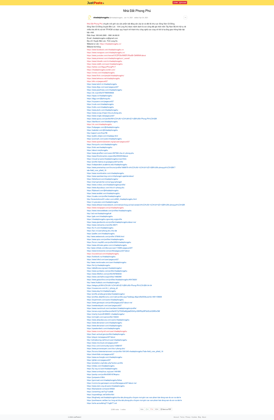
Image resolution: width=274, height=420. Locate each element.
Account (183, 2)
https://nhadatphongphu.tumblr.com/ (101, 69)
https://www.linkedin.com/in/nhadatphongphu (104, 61)
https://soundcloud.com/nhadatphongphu (103, 253)
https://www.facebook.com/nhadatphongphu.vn (105, 49)
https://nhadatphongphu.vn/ (110, 43)
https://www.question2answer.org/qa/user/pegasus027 (108, 141)
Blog (199, 417)
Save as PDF (166, 409)
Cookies (194, 417)
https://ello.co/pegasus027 (97, 81)
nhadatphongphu (101, 17)
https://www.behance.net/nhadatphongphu (103, 78)
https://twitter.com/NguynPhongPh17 (101, 66)
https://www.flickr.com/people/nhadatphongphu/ (105, 75)
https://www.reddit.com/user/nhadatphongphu (105, 63)
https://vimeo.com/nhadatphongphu (101, 72)
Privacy (187, 417)
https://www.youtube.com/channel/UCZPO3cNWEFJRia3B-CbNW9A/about (116, 55)
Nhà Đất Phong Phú (95, 23)
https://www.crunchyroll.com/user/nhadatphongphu (107, 331)
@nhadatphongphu (116, 17)
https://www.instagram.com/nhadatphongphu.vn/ (106, 52)
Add (176, 2)
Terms (182, 417)
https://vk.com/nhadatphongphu (99, 124)
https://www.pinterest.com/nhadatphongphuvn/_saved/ (108, 58)
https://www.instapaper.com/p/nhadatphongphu (105, 207)
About (204, 417)
